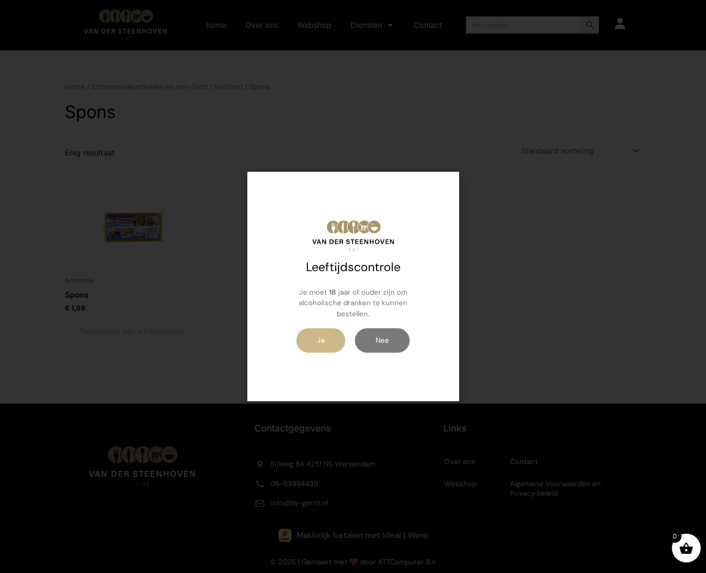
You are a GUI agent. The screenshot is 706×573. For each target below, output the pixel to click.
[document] (353, 286)
